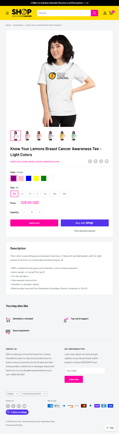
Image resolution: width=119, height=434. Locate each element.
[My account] (104, 13)
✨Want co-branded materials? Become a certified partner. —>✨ (59, 3)
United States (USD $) (32, 393)
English (10, 393)
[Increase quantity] (39, 212)
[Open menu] (7, 13)
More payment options (84, 230)
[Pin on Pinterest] (96, 161)
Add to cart (34, 223)
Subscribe (74, 379)
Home (8, 25)
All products (18, 25)
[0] (111, 13)
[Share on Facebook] (90, 161)
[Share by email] (107, 161)
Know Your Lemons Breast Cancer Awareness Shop (34, 161)
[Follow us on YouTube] (24, 406)
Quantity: (14, 212)
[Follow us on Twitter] (13, 406)
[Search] (94, 13)
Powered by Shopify (14, 425)
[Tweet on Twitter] (101, 161)
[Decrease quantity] (24, 212)
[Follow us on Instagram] (19, 406)
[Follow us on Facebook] (8, 406)
